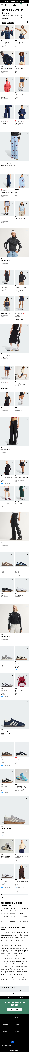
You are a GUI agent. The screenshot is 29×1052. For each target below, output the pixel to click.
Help (3, 1017)
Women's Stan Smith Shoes (4, 911)
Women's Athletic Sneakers (5, 908)
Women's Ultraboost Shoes (14, 908)
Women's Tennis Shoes (23, 916)
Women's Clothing (12, 913)
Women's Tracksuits (12, 916)
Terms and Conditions (6, 1045)
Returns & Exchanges (6, 1021)
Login (7, 997)
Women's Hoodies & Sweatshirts (13, 919)
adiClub (16, 1017)
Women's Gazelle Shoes (5, 916)
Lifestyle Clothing (24, 921)
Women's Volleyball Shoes (23, 919)
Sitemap (4, 1035)
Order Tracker (5, 1024)
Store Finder (17, 1021)
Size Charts (17, 1031)
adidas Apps (17, 1028)
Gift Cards (17, 1024)
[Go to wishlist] (5, 5)
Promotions (4, 1031)
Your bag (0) (20, 997)
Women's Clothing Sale (23, 911)
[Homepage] (14, 5)
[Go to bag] (26, 5)
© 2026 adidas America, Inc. (14, 1050)
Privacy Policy (17, 1042)
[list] (12, 23)
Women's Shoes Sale (14, 911)
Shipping (4, 1028)
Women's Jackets (24, 908)
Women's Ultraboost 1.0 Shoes (4, 922)
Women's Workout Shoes (23, 913)
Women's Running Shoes (4, 919)
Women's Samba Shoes (5, 913)
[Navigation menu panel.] (2, 5)
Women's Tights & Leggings (14, 922)
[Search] (23, 5)
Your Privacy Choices (6, 1042)
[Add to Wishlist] (12, 27)
